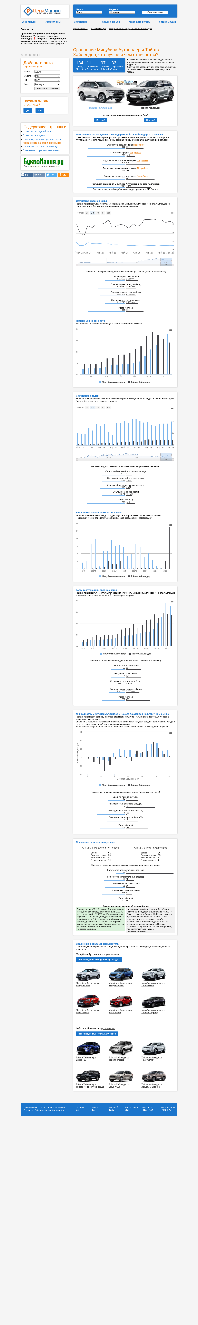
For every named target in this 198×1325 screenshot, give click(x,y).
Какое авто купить (139, 21)
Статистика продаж (34, 135)
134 (79, 62)
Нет (40, 110)
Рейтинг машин (167, 21)
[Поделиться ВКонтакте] (38, 56)
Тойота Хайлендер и (86, 1058)
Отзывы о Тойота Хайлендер (150, 847)
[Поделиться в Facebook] (30, 56)
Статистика (80, 21)
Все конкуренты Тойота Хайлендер (97, 1033)
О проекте (28, 1110)
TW (51, 175)
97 (103, 62)
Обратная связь (43, 1110)
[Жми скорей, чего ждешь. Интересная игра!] (43, 167)
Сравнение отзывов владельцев (41, 146)
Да (27, 110)
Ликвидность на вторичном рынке (42, 142)
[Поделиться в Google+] (26, 56)
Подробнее (139, 145)
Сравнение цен (111, 21)
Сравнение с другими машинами (41, 150)
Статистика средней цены (37, 131)
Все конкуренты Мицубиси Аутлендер (98, 959)
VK (38, 175)
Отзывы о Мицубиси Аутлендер (100, 847)
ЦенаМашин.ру (80, 28)
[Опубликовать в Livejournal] (22, 56)
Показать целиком (86, 929)
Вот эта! (100, 120)
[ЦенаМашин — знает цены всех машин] (41, 15)
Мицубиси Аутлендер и (87, 984)
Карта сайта (58, 1110)
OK (63, 175)
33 (113, 62)
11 (89, 62)
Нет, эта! (150, 120)
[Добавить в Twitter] (34, 56)
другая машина (111, 954)
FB (25, 175)
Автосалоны (53, 21)
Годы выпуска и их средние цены (42, 139)
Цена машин (28, 21)
